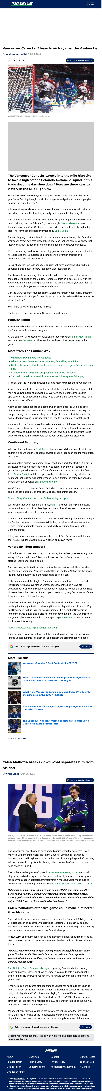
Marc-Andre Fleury (47, 481)
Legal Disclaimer (37, 1066)
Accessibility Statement (63, 1066)
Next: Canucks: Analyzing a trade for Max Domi (32, 627)
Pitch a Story (35, 1061)
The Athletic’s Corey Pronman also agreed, (30, 968)
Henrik (53, 504)
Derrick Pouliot (21, 474)
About (10, 1056)
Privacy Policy (58, 1061)
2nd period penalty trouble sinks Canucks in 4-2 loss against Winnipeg (47, 376)
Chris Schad (12, 774)
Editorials (21, 739)
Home (11, 739)
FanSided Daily (14, 1061)
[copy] (24, 60)
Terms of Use (87, 1061)
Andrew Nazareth (16, 54)
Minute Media (19, 1079)
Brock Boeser (43, 449)
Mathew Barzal (67, 617)
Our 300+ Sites (87, 1056)
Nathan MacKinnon (80, 336)
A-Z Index (85, 1066)
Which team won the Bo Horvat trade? (31, 357)
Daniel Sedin (61, 230)
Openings (34, 1056)
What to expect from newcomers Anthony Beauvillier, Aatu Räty (44, 361)
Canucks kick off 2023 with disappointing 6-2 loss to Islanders (43, 372)
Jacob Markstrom (71, 223)
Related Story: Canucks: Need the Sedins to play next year (38, 498)
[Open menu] (6, 4)
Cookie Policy (14, 1066)
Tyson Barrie (28, 340)
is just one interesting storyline (65, 872)
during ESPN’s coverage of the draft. (74, 883)
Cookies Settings (16, 1071)
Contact (55, 1056)
